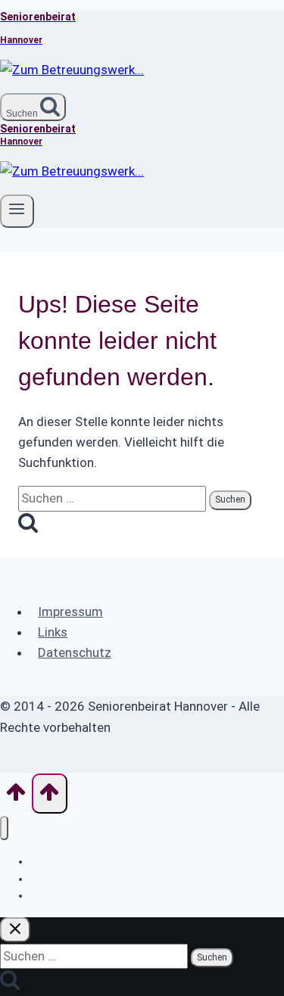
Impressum (70, 611)
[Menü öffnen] (17, 211)
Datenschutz (74, 652)
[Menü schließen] (4, 828)
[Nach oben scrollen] (16, 797)
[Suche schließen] (15, 929)
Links (52, 632)
